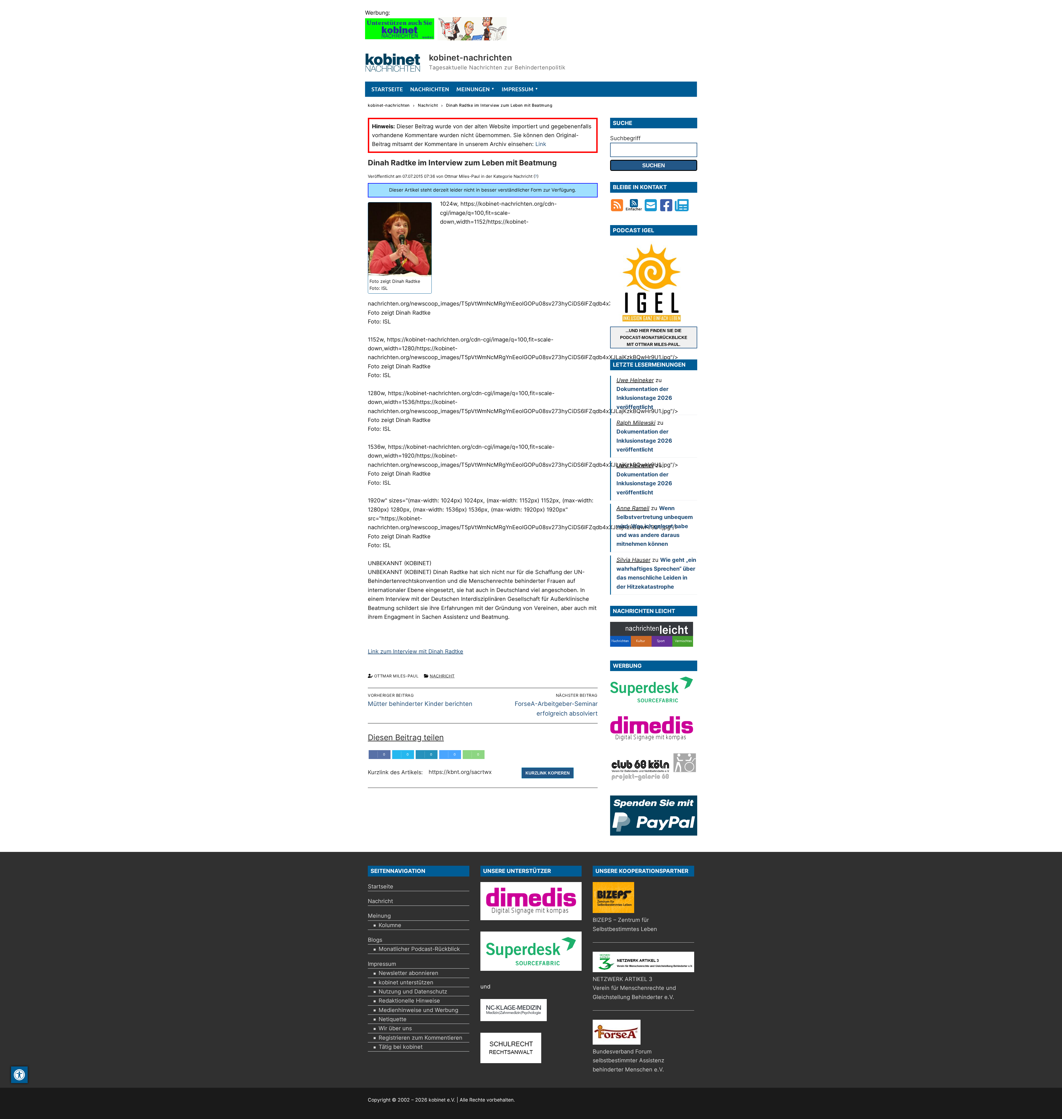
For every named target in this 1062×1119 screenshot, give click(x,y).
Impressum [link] (382, 964)
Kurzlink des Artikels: (396, 772)
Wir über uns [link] (395, 1028)
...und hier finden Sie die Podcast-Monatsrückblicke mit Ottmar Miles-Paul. (653, 337)
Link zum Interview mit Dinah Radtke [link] (415, 651)
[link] (19, 1074)
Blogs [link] (375, 940)
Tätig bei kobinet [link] (401, 1047)
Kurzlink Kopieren (547, 773)
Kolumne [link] (390, 925)
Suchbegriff (625, 138)
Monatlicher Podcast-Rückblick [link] (419, 949)
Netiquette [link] (393, 1019)
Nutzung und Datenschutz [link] (413, 991)
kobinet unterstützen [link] (406, 982)
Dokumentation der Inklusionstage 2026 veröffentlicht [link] (644, 398)
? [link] (536, 176)
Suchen (653, 165)
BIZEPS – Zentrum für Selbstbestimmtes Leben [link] (625, 924)
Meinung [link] (379, 915)
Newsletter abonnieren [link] (408, 973)
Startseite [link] (380, 886)
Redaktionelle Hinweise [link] (409, 1000)
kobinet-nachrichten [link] (470, 57)
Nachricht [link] (442, 676)
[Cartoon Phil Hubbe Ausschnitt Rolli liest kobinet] (472, 38)
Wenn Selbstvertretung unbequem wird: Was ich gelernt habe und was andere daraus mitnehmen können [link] (654, 526)
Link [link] (540, 144)
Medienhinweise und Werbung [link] (418, 1010)
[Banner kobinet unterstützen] (399, 38)
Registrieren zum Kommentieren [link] (420, 1037)
